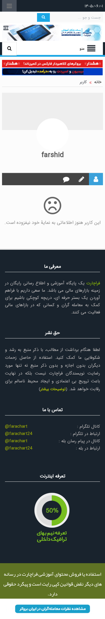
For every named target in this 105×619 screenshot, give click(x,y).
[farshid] (52, 134)
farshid (52, 155)
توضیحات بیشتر (53, 389)
